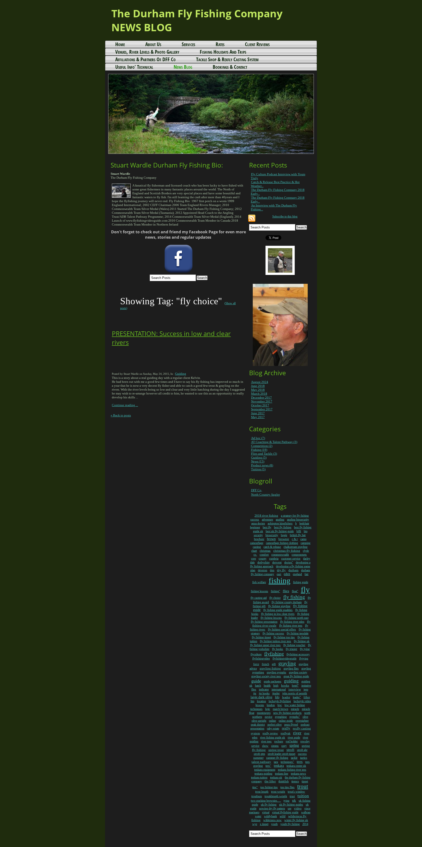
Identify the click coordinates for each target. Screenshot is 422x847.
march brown (280, 709)
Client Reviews (257, 44)
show (265, 746)
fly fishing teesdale (297, 633)
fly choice (275, 598)
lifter (307, 697)
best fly (267, 527)
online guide (286, 720)
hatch (258, 685)
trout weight (278, 791)
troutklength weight (275, 796)
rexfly (286, 728)
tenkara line (281, 773)
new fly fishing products (287, 713)
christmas (265, 550)
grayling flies (291, 668)
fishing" (275, 591)
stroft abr (302, 750)
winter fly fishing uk (296, 820)
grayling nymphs (276, 672)
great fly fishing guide (296, 676)
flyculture (256, 654)
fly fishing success (273, 633)
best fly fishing (282, 527)
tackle (294, 757)
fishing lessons (259, 591)
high (275, 685)
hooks (285, 685)
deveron (262, 570)
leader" (297, 697)
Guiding (180, 373)
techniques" (287, 762)
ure (289, 808)
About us (153, 44)
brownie (283, 539)
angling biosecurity (298, 519)
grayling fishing (270, 668)
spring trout (276, 750)
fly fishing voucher (294, 645)
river (297, 732)
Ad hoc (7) (258, 438)
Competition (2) (261, 446)
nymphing (281, 717)
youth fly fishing (290, 824)
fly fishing (294, 597)
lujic (267, 709)
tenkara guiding (263, 773)
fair (306, 574)
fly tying (305, 649)
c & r (295, 539)
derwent (277, 562)
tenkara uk (276, 777)
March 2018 (259, 393)
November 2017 (261, 401)
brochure (259, 539)
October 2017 (260, 405)
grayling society (298, 672)
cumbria (273, 558)
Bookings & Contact (230, 66)
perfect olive (274, 724)
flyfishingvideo (261, 658)
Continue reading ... (125, 405)
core (253, 558)
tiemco (295, 781)
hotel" (295, 685)
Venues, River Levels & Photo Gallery (147, 51)
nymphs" (294, 717)
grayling (287, 663)
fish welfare (259, 582)
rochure (278, 741)
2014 (305, 824)
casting (257, 547)
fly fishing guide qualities (278, 610)
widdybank (270, 816)
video (298, 808)
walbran (305, 812)
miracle (295, 709)
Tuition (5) (258, 469)
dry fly (281, 570)
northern (257, 717)
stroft (290, 750)
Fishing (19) (259, 450)
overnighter (302, 720)
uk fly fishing (268, 804)
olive (305, 717)
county (262, 558)
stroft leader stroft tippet (281, 754)
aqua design (258, 523)
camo (303, 539)
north (307, 713)
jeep (306, 689)
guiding (291, 680)
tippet (305, 781)
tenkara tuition (259, 777)
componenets (299, 554)
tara (276, 762)
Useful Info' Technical (134, 66)
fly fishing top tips (284, 637)
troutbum (256, 796)
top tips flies (287, 787)
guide (256, 681)
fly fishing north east (296, 618)
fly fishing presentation (264, 621)
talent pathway (261, 762)
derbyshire (263, 562)
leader (286, 697)
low (279, 705)
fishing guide (300, 582)
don (272, 570)
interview (294, 689)
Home (120, 44)
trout (302, 786)
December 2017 (261, 397)
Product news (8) (262, 465)
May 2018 (258, 390)
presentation (257, 728)
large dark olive (261, 697)
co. (255, 554)
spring (294, 745)
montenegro (264, 713)
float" (295, 591)
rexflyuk (285, 733)
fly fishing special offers (282, 629)
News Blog (183, 66)
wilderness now (272, 820)
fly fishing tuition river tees (275, 641)
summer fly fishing (277, 757)
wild (282, 816)
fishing (279, 580)
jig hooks (264, 693)
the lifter (270, 781)
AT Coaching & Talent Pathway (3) (274, 442)
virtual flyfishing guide (285, 812)
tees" (268, 766)
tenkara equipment (264, 769)
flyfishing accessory (298, 654)
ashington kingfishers (280, 523)
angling (280, 519)
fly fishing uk (301, 641)
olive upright (259, 720)
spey (284, 746)
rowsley (305, 741)
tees (300, 762)
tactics (303, 757)
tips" (255, 787)
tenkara (279, 766)
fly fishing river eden (292, 621)
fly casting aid (259, 598)
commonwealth (280, 554)
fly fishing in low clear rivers (278, 614)
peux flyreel (291, 724)
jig (254, 693)
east (279, 574)
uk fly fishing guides (291, 804)
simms (275, 746)
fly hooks (277, 649)
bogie (284, 535)
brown (271, 539)
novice (268, 717)
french (265, 664)
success (302, 754)
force (256, 664)
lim (252, 701)
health (267, 685)
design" (288, 562)
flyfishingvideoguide (284, 658)
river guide (294, 737)
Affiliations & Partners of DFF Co (145, 59)
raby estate (273, 728)
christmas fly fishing (286, 550)
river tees (266, 741)
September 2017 (262, 409)
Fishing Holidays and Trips (223, 51)
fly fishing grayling (279, 606)
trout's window (296, 791)
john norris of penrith (294, 693)
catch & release (272, 547)
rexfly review (270, 733)
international (279, 689)
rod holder (292, 741)
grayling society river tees (266, 676)
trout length (261, 791)
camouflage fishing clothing (282, 543)
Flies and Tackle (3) (264, 453)
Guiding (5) (258, 457)
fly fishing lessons (271, 618)
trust (292, 796)
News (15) (257, 461)
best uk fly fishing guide (280, 531)
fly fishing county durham (287, 602)
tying (286, 800)
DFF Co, (256, 490)
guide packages (272, 681)
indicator (264, 689)
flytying (303, 658)
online (272, 720)
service (255, 746)
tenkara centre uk (296, 766)
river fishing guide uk (272, 737)
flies (286, 591)
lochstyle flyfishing (280, 701)
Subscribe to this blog (284, 216)
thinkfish (283, 781)
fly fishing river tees (290, 625)
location (261, 701)
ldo (277, 697)
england (297, 574)
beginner (255, 527)
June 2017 (258, 413)
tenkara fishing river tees (292, 769)
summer (258, 757)
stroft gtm (259, 754)
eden (287, 574)
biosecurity (271, 535)
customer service (290, 558)
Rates (220, 44)
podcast (305, 724)
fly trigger (291, 649)
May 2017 (258, 417)
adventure (267, 519)
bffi (298, 531)
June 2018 (258, 386)
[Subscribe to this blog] (252, 218)
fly (305, 589)
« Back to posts (121, 415)
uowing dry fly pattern (272, 808)
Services (188, 44)
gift (274, 664)
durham (293, 570)
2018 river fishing (266, 515)
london (271, 705)
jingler (276, 693)
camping (305, 543)
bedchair (304, 523)
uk (294, 800)
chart (254, 550)
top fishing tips (269, 787)
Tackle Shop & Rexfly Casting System (227, 59)
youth (274, 824)
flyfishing (274, 653)
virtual (265, 812)
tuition (303, 796)
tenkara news (298, 773)
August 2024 (259, 382)
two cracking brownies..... (266, 800)
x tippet (264, 824)
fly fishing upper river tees (265, 645)
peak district (258, 724)
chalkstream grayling (295, 547)
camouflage (256, 543)
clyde (306, 550)
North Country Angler (265, 494)
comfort (264, 554)
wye (254, 824)
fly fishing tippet (261, 637)
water (258, 816)
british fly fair (298, 535)
